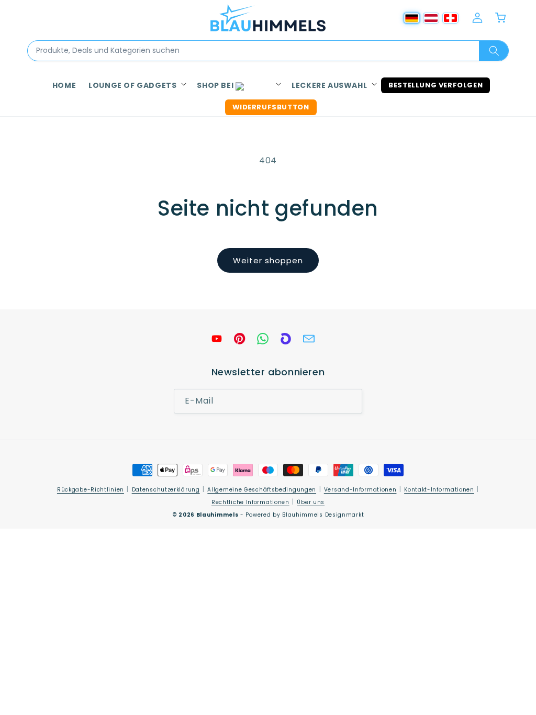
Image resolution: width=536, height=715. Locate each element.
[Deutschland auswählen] (412, 18)
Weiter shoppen (268, 260)
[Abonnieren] (350, 401)
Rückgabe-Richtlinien (90, 490)
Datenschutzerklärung (166, 490)
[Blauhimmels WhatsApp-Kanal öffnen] (262, 338)
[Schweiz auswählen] (450, 18)
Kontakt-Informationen (439, 490)
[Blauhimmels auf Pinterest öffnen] (239, 338)
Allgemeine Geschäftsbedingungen (261, 490)
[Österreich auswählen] (431, 18)
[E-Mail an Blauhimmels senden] (308, 338)
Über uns (311, 502)
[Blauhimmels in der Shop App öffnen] (285, 338)
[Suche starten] (493, 51)
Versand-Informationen (360, 490)
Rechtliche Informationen (250, 502)
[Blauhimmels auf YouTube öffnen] (216, 338)
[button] (136, 85)
